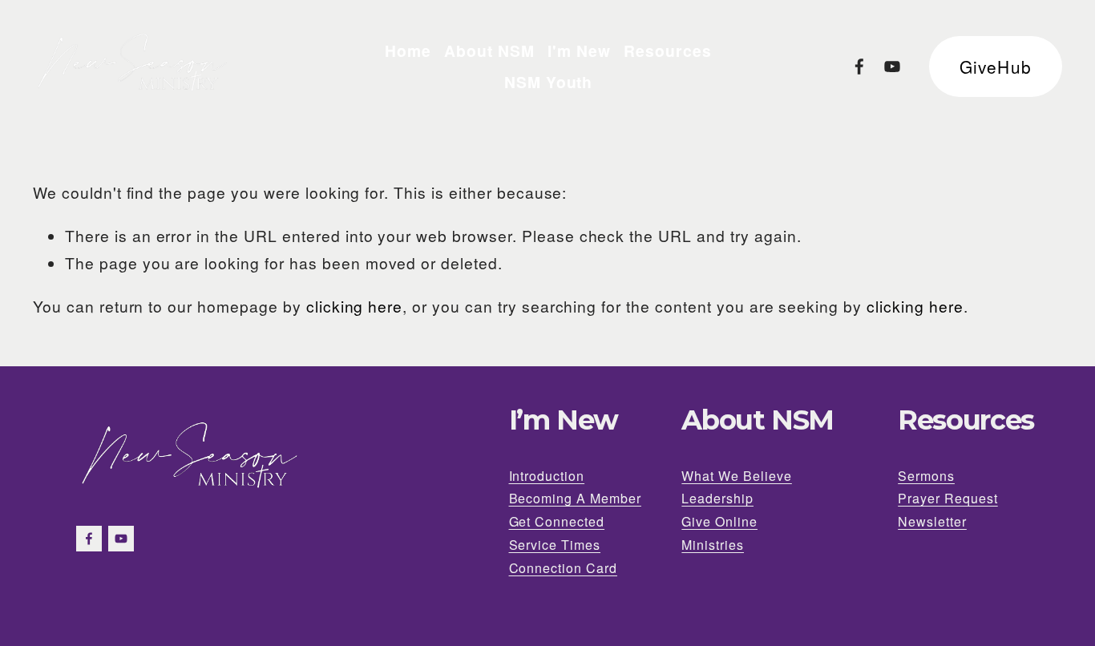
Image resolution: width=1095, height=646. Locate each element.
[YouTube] (892, 66)
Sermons (926, 475)
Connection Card (563, 568)
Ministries (712, 544)
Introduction (547, 475)
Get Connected (557, 521)
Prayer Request (948, 498)
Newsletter (932, 521)
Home (408, 50)
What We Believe (736, 475)
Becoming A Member (575, 498)
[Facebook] (859, 66)
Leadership (717, 498)
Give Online (719, 521)
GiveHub (995, 67)
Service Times (555, 544)
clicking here (354, 306)
